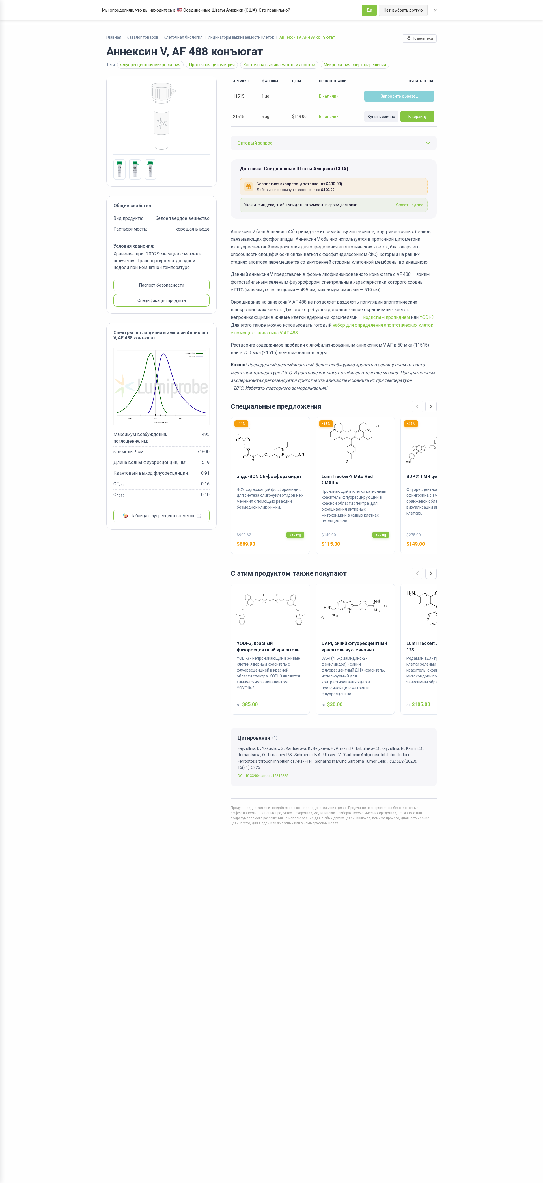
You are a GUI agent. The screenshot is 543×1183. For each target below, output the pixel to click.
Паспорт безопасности (161, 285)
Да (369, 10)
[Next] (431, 406)
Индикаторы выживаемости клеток (241, 37)
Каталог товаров (142, 37)
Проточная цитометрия (212, 64)
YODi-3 (427, 317)
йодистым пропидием (386, 317)
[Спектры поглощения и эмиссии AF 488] (161, 386)
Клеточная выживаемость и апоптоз (279, 64)
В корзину (417, 116)
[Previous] (417, 406)
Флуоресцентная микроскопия (150, 64)
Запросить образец (399, 96)
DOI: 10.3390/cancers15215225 (263, 775)
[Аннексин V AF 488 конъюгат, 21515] (119, 169)
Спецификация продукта (161, 300)
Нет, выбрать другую (403, 10)
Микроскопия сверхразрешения (355, 64)
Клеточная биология (183, 37)
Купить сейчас (381, 116)
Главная (113, 37)
